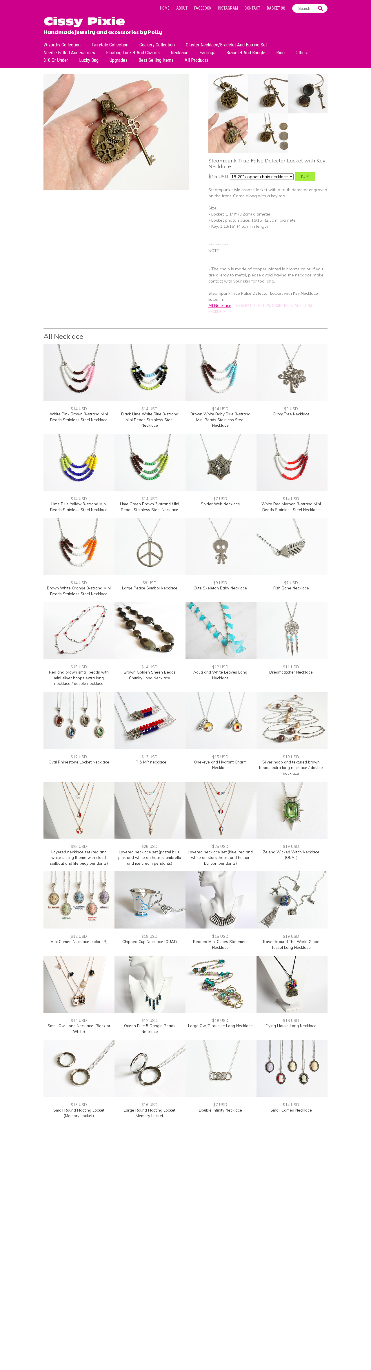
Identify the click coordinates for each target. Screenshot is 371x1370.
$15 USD (79, 667)
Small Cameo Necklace (291, 1110)
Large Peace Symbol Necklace (149, 588)
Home (165, 8)
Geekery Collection (157, 45)
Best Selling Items (156, 60)
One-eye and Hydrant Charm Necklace (220, 765)
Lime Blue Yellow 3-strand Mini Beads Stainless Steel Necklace (79, 507)
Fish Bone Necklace (291, 588)
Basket (276, 8)
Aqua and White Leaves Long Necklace (220, 675)
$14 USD (79, 408)
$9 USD (291, 408)
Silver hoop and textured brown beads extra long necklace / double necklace (291, 768)
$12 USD (220, 667)
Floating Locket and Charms (133, 52)
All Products (196, 60)
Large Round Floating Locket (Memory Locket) (149, 1113)
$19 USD (291, 756)
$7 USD (220, 498)
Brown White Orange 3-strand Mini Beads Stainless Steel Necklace (79, 591)
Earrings (207, 52)
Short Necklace (286, 305)
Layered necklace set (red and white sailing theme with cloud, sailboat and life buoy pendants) (79, 858)
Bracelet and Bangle (245, 52)
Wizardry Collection (62, 45)
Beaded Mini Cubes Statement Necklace (220, 944)
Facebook (202, 8)
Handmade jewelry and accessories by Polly (102, 31)
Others (302, 52)
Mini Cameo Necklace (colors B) (79, 941)
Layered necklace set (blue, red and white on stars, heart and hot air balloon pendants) (220, 858)
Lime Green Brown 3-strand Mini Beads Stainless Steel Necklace (149, 507)
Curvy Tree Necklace (291, 414)
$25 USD (79, 846)
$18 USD (149, 936)
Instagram (228, 8)
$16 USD (79, 1104)
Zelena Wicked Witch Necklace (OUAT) (291, 855)
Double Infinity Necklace (220, 1110)
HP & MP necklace (149, 762)
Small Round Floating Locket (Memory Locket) (78, 1113)
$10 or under (55, 60)
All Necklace (219, 305)
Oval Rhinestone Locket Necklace (79, 762)
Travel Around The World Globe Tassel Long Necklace (291, 944)
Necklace (179, 52)
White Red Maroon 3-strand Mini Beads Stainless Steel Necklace (291, 507)
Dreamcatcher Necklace (291, 672)
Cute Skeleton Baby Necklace (220, 588)
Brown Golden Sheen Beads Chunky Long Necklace (150, 675)
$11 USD (291, 667)
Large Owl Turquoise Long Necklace (220, 1025)
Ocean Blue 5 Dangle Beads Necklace (149, 1028)
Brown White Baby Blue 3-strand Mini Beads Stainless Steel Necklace (220, 420)
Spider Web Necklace (220, 504)
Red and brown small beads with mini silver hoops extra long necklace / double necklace (79, 678)
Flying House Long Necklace (291, 1025)
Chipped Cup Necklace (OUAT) (149, 941)
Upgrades (119, 60)
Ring (280, 52)
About (182, 8)
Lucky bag (89, 60)
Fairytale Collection (110, 45)
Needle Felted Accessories (69, 52)
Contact (252, 8)
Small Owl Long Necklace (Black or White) (79, 1028)
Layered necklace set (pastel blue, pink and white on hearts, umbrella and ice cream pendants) (149, 858)
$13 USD (149, 756)
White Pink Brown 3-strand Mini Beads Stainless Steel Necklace (79, 417)
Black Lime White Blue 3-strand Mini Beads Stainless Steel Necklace (149, 420)
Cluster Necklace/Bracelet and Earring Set (226, 45)
